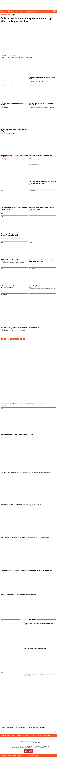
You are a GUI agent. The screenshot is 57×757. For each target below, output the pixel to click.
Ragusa (44, 11)
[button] (2, 731)
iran (9, 15)
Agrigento (29, 11)
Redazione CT (4, 132)
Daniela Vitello (13, 55)
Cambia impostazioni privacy (32, 755)
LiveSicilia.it (4, 15)
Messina (40, 11)
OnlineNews (4, 405)
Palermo (21, 11)
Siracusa (47, 11)
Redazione (32, 80)
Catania (24, 11)
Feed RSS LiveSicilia (21, 755)
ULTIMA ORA (16, 11)
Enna (38, 11)
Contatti (9, 755)
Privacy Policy (3, 755)
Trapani (51, 11)
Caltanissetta (33, 11)
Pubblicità (14, 755)
